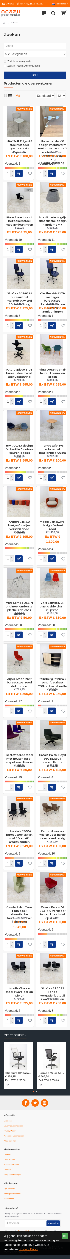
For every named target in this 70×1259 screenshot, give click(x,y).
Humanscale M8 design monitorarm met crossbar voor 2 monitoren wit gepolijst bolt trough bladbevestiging (52, 142)
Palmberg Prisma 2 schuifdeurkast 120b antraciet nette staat (52, 680)
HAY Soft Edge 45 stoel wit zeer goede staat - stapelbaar (19, 142)
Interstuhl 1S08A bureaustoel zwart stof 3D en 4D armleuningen (19, 832)
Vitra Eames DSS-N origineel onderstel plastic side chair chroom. (19, 604)
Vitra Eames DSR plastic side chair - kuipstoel (53, 604)
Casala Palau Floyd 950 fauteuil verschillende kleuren (52, 756)
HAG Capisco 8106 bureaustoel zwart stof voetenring (19, 371)
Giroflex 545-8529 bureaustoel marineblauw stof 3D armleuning (19, 295)
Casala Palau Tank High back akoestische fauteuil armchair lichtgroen (19, 908)
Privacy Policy (28, 1249)
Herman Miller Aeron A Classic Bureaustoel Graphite (51, 1072)
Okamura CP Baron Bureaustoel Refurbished (18, 1072)
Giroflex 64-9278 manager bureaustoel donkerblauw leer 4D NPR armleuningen (52, 295)
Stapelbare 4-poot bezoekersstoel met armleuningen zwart (19, 219)
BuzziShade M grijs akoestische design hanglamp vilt (52, 219)
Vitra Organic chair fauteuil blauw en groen (52, 371)
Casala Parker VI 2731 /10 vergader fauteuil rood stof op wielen (53, 908)
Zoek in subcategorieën (19, 61)
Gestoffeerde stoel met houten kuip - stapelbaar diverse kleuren (19, 756)
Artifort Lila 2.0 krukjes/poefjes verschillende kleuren (19, 523)
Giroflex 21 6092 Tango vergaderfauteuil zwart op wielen (52, 990)
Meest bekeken (15, 1035)
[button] (33, 1091)
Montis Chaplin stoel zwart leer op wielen (19, 990)
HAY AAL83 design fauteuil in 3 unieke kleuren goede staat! (19, 447)
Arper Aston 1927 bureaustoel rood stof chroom (19, 680)
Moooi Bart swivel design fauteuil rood (52, 523)
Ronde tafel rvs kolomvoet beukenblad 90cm (52, 447)
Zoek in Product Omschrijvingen (23, 66)
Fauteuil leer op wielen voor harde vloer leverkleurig (52, 832)
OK (65, 1236)
